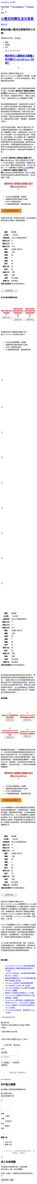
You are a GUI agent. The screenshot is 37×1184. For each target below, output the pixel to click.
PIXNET (9, 1151)
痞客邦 (14, 1039)
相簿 (6, 42)
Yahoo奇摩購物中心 (21, 687)
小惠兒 (3, 1027)
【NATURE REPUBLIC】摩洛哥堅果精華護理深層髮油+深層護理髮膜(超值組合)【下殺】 (20, 968)
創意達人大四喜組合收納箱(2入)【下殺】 (20, 993)
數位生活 (17, 1045)
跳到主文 (4, 24)
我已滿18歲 (5, 1180)
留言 (18, 1039)
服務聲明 (22, 1153)
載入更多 (4, 1052)
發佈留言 (4, 1065)
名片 (6, 47)
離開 (11, 1180)
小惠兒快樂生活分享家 (17, 19)
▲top (3, 1048)
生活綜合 (17, 38)
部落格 (7, 45)
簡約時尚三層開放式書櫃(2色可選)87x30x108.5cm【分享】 (19, 59)
